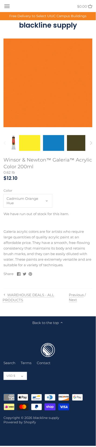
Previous (76, 295)
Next (73, 300)
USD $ (11, 375)
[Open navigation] (6, 6)
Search (9, 363)
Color (7, 190)
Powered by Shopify (19, 422)
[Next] (91, 143)
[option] (13, 143)
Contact (43, 363)
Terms (26, 363)
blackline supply (48, 25)
